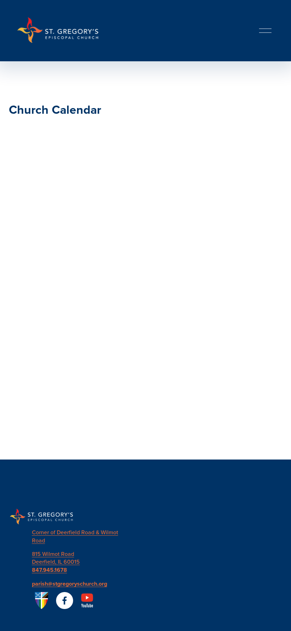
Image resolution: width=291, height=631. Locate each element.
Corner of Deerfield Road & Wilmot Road (75, 536)
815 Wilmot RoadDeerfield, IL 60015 (56, 557)
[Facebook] (64, 600)
